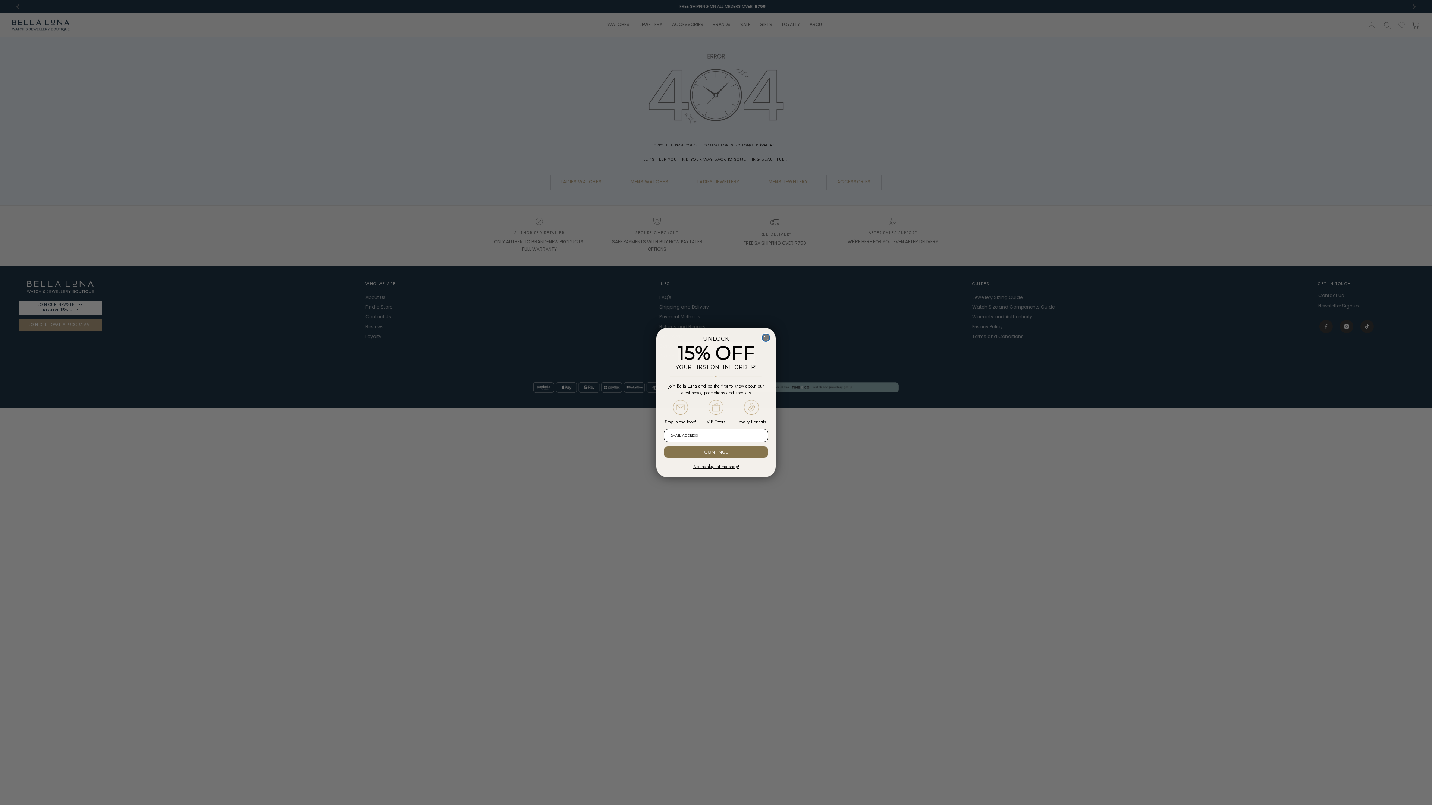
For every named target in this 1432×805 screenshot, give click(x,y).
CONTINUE (716, 452)
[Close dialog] (766, 337)
